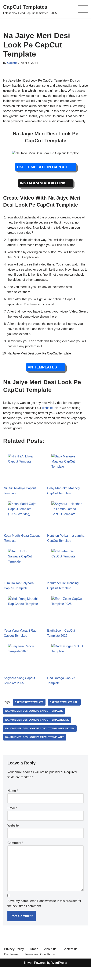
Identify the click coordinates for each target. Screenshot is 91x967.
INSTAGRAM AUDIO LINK (43, 183)
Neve (28, 962)
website (47, 408)
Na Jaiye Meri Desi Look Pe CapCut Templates (34, 737)
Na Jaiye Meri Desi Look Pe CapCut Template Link (37, 719)
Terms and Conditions (40, 954)
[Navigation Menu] (83, 9)
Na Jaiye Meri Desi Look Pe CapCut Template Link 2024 (39, 728)
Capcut (12, 62)
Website (13, 825)
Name (12, 790)
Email (12, 808)
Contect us (69, 949)
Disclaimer (11, 954)
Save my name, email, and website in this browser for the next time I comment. (44, 903)
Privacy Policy (14, 949)
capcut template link (64, 702)
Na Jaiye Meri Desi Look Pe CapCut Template (34, 711)
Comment (15, 843)
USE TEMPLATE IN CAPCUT (43, 167)
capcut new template (29, 702)
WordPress (59, 962)
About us (50, 949)
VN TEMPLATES (43, 367)
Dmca (34, 949)
